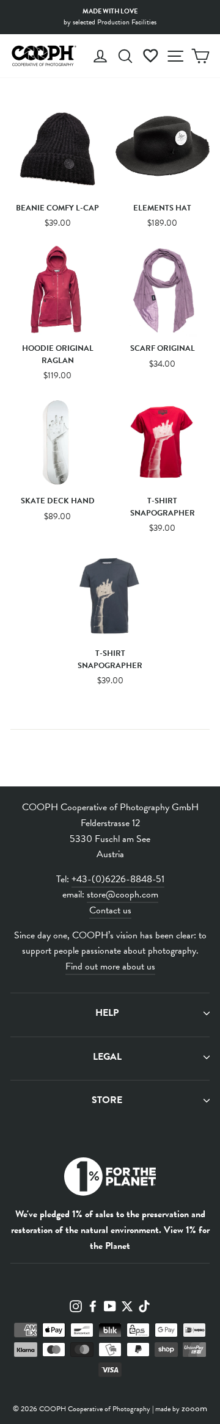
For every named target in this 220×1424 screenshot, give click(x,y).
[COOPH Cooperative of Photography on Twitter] (127, 1305)
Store (107, 1100)
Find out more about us (110, 966)
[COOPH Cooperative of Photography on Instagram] (76, 1305)
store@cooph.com (122, 894)
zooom (194, 1408)
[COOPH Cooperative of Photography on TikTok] (144, 1305)
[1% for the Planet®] (110, 1179)
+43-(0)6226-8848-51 (118, 879)
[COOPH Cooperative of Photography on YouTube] (110, 1305)
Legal (107, 1056)
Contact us (110, 910)
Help (107, 1012)
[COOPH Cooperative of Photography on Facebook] (93, 1305)
